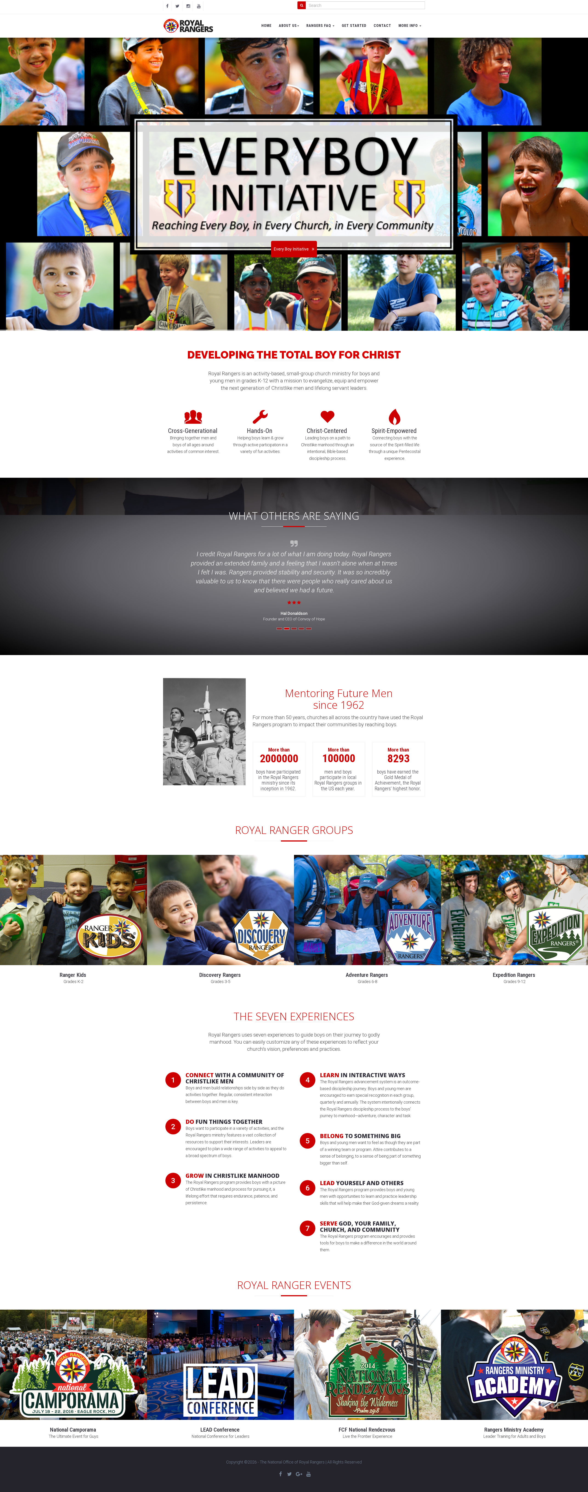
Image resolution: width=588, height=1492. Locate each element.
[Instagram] (188, 6)
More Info (409, 25)
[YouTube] (198, 6)
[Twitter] (177, 6)
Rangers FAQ (319, 25)
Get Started (354, 25)
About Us (288, 25)
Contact (382, 25)
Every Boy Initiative (291, 248)
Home (266, 25)
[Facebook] (167, 6)
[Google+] (299, 1474)
